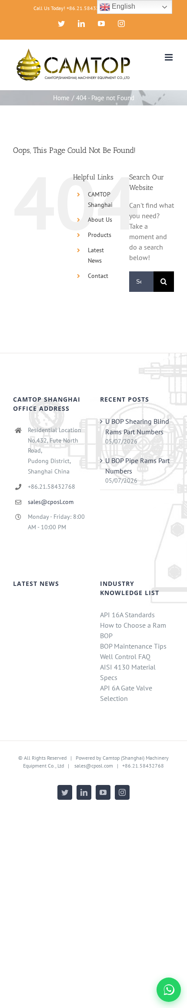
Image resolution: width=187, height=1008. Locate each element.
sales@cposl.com (50, 502)
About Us (100, 219)
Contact (98, 276)
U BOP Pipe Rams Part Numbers (137, 465)
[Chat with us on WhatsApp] (169, 990)
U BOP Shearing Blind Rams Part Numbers (137, 426)
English (122, 6)
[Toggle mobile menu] (169, 57)
